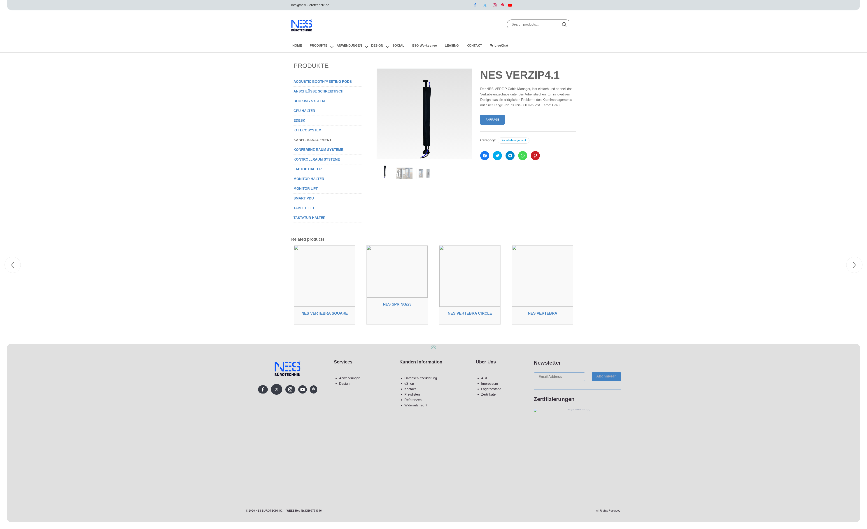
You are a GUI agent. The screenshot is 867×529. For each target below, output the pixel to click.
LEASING (452, 45)
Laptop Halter (308, 169)
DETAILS (324, 305)
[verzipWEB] (404, 173)
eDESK (299, 120)
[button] (606, 376)
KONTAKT (474, 45)
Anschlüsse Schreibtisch (318, 91)
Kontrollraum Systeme (317, 159)
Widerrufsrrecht (415, 405)
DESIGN (377, 45)
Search (564, 24)
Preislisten (412, 394)
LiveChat (501, 45)
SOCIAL (398, 45)
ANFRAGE (492, 119)
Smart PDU (304, 198)
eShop (409, 383)
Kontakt (410, 389)
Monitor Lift (306, 188)
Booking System (309, 101)
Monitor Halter (309, 179)
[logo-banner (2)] (577, 408)
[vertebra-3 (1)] (424, 173)
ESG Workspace (424, 45)
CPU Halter (304, 111)
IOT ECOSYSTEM (308, 130)
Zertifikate (488, 394)
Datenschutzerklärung (420, 378)
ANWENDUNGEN (349, 45)
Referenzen (413, 400)
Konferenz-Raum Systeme (318, 150)
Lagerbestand (491, 389)
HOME (297, 45)
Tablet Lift (304, 208)
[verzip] (385, 171)
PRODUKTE (318, 45)
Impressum (489, 383)
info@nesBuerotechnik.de (310, 5)
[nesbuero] (301, 24)
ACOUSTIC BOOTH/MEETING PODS (323, 81)
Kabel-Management (513, 140)
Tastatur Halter (310, 218)
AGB (484, 378)
